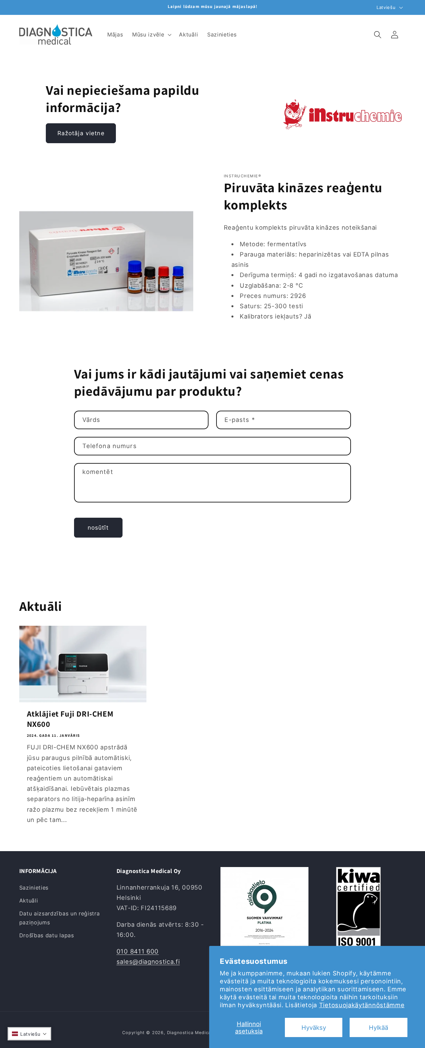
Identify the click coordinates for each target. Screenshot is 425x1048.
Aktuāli (28, 900)
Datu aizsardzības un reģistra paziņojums (59, 918)
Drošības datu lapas (46, 935)
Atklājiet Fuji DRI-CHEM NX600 (70, 719)
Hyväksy (313, 1027)
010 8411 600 (138, 951)
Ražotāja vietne (81, 133)
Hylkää (378, 1027)
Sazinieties (34, 887)
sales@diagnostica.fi (148, 961)
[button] (151, 34)
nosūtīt (98, 527)
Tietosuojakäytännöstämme (362, 1005)
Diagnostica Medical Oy (193, 1032)
